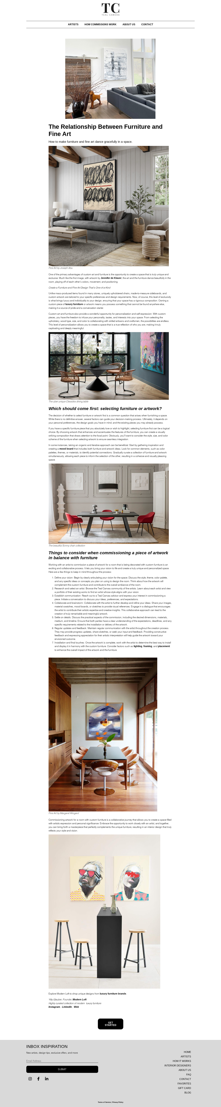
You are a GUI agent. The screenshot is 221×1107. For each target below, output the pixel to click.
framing (147, 646)
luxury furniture (74, 304)
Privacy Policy (117, 1102)
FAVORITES (184, 1083)
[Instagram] (30, 1079)
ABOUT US (129, 24)
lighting (138, 646)
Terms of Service (104, 1102)
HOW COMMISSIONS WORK (100, 24)
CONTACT (147, 24)
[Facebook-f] (38, 1079)
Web (76, 1007)
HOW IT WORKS (182, 1061)
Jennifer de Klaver (111, 278)
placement (164, 646)
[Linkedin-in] (46, 1079)
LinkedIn (67, 1007)
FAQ (188, 1074)
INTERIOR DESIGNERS (177, 1065)
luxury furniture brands (113, 993)
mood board (66, 448)
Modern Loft (79, 999)
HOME (187, 1052)
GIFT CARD (184, 1088)
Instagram (54, 1007)
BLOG (187, 1092)
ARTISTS (73, 24)
